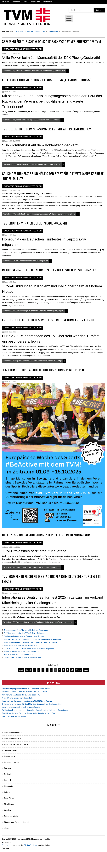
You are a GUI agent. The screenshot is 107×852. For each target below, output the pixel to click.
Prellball (7, 774)
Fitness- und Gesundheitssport (16, 822)
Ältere (6, 828)
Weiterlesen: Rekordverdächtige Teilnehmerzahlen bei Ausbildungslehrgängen (33, 311)
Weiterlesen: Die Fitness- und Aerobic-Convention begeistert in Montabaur (31, 567)
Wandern (7, 810)
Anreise (25, 2)
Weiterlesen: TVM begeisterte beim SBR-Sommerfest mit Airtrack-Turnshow (31, 164)
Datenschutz (47, 2)
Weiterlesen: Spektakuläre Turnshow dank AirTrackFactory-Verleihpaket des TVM (34, 71)
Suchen (98, 10)
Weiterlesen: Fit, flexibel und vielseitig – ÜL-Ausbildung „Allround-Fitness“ (31, 120)
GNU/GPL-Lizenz (31, 845)
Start (21, 670)
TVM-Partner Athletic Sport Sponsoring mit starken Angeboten (29, 648)
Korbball (7, 780)
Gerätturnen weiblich (12, 738)
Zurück (28, 670)
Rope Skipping (10, 798)
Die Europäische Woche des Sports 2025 (20, 645)
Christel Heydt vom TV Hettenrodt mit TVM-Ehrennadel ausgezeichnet (32, 639)
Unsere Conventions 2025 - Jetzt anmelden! (22, 652)
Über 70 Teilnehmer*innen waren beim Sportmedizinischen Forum (30, 642)
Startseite (5, 2)
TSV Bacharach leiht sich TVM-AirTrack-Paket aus (24, 633)
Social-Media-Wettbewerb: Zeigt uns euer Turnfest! (24, 636)
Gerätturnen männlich (12, 732)
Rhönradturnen (10, 756)
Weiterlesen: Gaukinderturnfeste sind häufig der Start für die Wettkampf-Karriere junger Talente (39, 214)
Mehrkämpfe (9, 804)
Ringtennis (8, 786)
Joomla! (5, 845)
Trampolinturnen (10, 750)
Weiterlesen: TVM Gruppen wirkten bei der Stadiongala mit (25, 261)
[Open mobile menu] (69, 18)
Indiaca (7, 792)
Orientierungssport (11, 762)
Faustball (8, 768)
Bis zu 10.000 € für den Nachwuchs (18, 655)
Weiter (78, 670)
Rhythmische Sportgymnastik (16, 744)
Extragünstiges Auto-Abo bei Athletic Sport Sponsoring (26, 630)
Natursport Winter (11, 816)
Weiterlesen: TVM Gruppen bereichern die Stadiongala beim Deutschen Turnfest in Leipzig (37, 622)
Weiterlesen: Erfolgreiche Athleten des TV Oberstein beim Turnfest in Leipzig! (32, 361)
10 (72, 670)
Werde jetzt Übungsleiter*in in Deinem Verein (23, 658)
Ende (86, 670)
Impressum (35, 2)
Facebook (16, 2)
